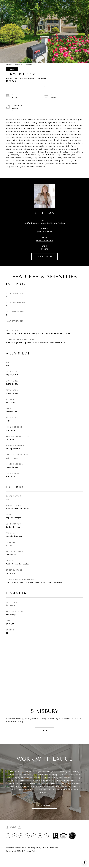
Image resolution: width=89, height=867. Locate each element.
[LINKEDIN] (21, 835)
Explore (44, 730)
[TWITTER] (27, 835)
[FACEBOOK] (8, 835)
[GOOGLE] (46, 835)
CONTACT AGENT (44, 256)
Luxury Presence (49, 847)
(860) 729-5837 (44, 232)
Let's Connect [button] (44, 805)
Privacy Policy (31, 851)
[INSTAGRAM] (14, 835)
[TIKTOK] (33, 835)
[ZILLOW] (40, 835)
